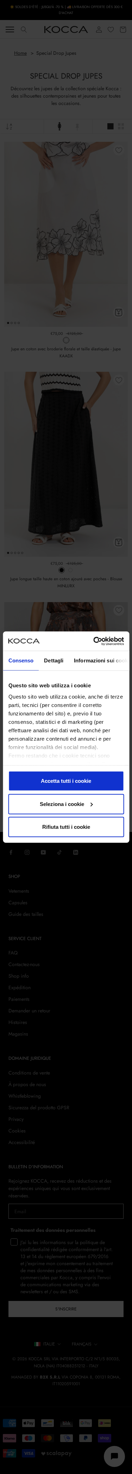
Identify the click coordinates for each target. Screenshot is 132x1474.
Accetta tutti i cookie (66, 781)
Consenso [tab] (20, 660)
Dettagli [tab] (53, 660)
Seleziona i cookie (62, 804)
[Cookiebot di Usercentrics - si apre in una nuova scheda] (94, 641)
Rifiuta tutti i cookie (66, 827)
